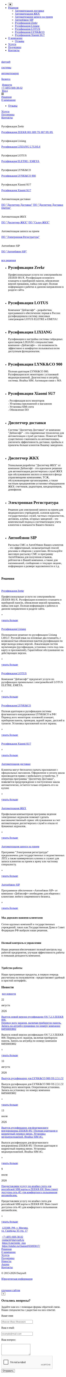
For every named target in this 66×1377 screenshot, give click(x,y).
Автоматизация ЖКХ (27, 13)
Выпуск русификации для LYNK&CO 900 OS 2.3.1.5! (32, 1078)
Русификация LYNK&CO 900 (18, 175)
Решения (13, 7)
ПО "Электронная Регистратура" (20, 237)
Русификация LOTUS (27, 29)
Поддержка (14, 47)
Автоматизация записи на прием (34, 16)
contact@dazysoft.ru (13, 1240)
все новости (9, 993)
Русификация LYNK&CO (30, 32)
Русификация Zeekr (26, 22)
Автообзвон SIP (24, 19)
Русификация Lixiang (27, 26)
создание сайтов (10, 1290)
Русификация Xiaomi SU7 (30, 35)
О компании (15, 38)
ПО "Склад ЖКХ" (39, 222)
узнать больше (9, 620)
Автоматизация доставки (29, 10)
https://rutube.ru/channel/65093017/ (21, 1246)
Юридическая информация (16, 1278)
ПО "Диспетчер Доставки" (16, 204)
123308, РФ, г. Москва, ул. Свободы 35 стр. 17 (14, 1229)
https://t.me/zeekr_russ (14, 1243)
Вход (5, 90)
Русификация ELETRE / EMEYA (20, 161)
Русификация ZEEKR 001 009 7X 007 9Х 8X (27, 132)
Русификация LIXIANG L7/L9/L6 (20, 146)
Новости (7, 84)
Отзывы (19, 41)
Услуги (12, 44)
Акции (5, 1264)
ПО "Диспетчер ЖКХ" (14, 222)
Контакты (13, 50)
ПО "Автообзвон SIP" (14, 251)
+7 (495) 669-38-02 (12, 87)
